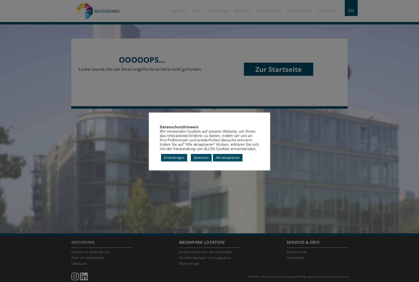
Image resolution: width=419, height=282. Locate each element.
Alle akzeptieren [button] (228, 157)
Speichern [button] (201, 157)
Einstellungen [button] (174, 157)
